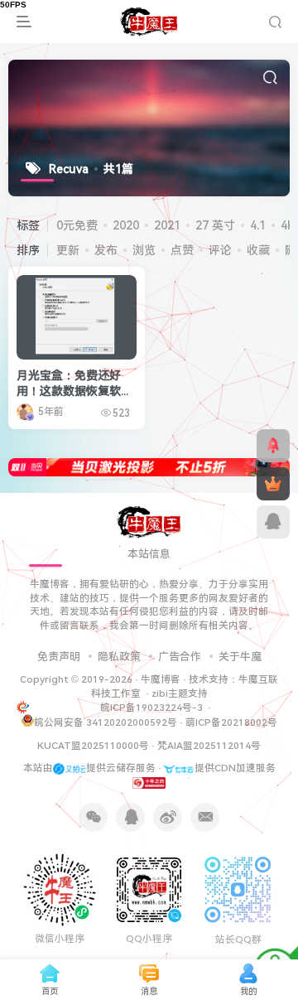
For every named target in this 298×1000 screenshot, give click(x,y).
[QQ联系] (273, 522)
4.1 (258, 225)
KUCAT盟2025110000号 (93, 745)
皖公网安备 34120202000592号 (105, 722)
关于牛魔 (240, 656)
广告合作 (179, 656)
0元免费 (77, 225)
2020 (126, 225)
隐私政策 (119, 656)
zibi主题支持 (179, 693)
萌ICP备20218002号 (231, 722)
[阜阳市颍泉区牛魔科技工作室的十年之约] (149, 782)
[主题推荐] (273, 445)
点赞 (182, 250)
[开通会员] (273, 483)
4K (288, 225)
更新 (67, 250)
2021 (167, 225)
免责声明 (58, 656)
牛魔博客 (160, 679)
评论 (220, 250)
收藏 (258, 250)
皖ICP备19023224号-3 (152, 707)
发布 (106, 250)
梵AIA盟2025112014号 (209, 745)
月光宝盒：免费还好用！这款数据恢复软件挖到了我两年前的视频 (74, 391)
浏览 (144, 250)
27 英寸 (215, 225)
